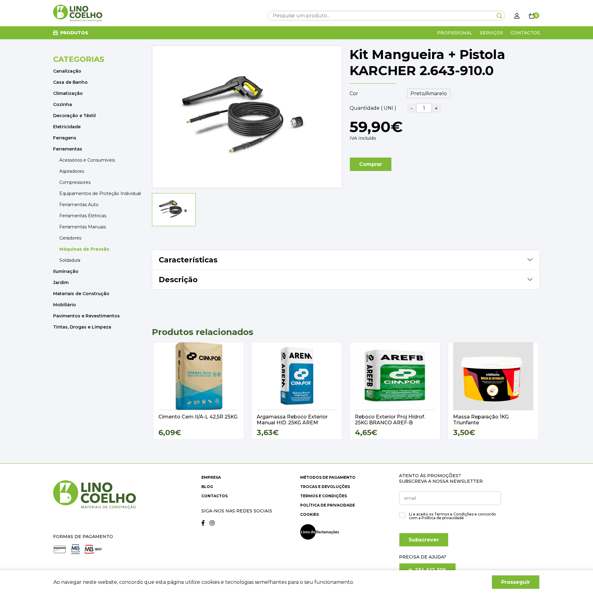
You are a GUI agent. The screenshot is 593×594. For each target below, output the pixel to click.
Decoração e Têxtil (74, 115)
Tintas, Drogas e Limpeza (82, 327)
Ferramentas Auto (79, 204)
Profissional (454, 33)
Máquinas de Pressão (84, 249)
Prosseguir (515, 582)
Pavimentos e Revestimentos (86, 316)
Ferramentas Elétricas (82, 216)
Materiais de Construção (81, 293)
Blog (207, 486)
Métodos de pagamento (327, 477)
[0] (532, 15)
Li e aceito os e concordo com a (452, 516)
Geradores (70, 238)
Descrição (178, 279)
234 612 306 (429, 570)
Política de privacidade (327, 505)
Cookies (309, 514)
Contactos (525, 33)
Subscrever (424, 540)
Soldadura (69, 260)
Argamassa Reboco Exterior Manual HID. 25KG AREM (292, 420)
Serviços (491, 33)
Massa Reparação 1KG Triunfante (481, 420)
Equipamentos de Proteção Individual (100, 193)
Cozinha (62, 104)
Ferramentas (67, 149)
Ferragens (64, 138)
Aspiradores (71, 171)
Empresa (211, 477)
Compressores (74, 182)
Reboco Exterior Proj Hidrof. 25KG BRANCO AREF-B (390, 420)
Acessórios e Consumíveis (87, 160)
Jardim (61, 282)
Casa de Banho (70, 82)
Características (188, 259)
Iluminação (65, 271)
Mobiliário (64, 305)
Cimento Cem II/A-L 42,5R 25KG (198, 417)
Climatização (68, 93)
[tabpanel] (198, 391)
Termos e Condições (323, 496)
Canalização (67, 71)
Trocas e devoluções (325, 486)
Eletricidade (67, 126)
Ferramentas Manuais (82, 227)
